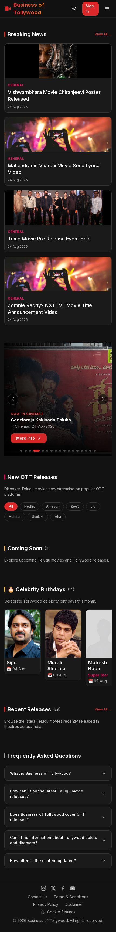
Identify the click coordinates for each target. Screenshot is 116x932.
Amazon (52, 506)
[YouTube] (72, 888)
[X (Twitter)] (53, 888)
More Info (25, 438)
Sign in (90, 8)
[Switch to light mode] (74, 8)
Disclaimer (74, 904)
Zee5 (75, 506)
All (11, 506)
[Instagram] (43, 888)
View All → (103, 34)
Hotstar (15, 517)
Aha (58, 517)
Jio (93, 506)
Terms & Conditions (71, 896)
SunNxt (37, 517)
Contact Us (37, 896)
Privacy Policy (45, 904)
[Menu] (107, 8)
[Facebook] (63, 888)
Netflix (29, 506)
